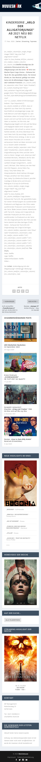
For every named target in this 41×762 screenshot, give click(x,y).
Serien (18, 41)
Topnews (33, 41)
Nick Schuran (23, 754)
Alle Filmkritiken (13, 620)
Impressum (11, 757)
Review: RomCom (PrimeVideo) (18, 440)
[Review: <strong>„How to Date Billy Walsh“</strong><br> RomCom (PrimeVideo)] (20, 426)
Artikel (9, 266)
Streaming (25, 41)
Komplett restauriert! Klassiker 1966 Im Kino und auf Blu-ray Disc (18, 409)
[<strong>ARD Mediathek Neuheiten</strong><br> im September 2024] (20, 332)
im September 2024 (15, 346)
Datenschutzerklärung (25, 757)
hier (23, 689)
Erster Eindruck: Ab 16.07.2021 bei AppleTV (14, 377)
